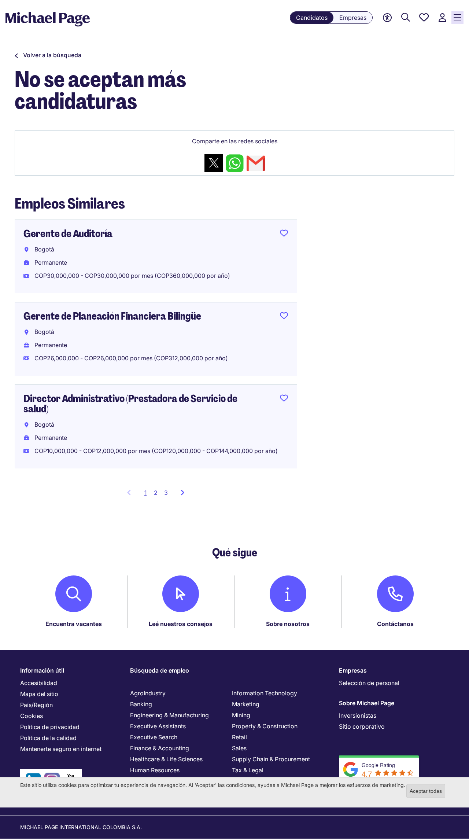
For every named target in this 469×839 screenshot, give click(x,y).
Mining (241, 715)
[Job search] (405, 18)
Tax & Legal (247, 770)
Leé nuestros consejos (181, 624)
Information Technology (264, 693)
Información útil (42, 670)
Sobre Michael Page (366, 703)
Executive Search (153, 737)
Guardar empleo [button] (284, 234)
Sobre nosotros (288, 624)
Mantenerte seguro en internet (60, 748)
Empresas (352, 17)
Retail (239, 737)
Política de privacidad (50, 727)
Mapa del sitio (39, 694)
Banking (141, 704)
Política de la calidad (48, 738)
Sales (239, 748)
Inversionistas (357, 715)
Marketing (245, 704)
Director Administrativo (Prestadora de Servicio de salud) (130, 404)
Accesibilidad (38, 683)
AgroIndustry (148, 693)
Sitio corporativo (362, 726)
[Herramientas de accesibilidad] (387, 17)
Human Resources (155, 770)
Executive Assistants (158, 726)
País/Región (36, 705)
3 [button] (166, 492)
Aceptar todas (426, 791)
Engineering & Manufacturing (169, 715)
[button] (48, 55)
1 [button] (147, 495)
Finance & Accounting (159, 748)
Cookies (31, 716)
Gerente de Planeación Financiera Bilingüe (112, 316)
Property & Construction (265, 726)
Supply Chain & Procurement (271, 759)
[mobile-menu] (457, 17)
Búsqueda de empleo (159, 670)
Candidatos (312, 17)
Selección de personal (369, 683)
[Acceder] (442, 18)
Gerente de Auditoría (67, 233)
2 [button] (156, 492)
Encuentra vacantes (73, 624)
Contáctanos (395, 624)
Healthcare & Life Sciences (166, 759)
